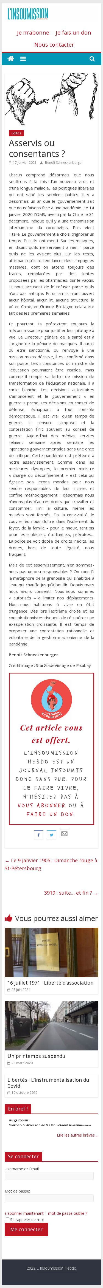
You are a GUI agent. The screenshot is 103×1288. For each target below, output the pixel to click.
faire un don (50, 814)
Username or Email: (22, 1168)
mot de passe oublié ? (67, 1213)
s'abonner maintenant (24, 1213)
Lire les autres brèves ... (77, 1135)
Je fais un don (73, 32)
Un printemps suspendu (36, 1056)
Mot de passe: (17, 1191)
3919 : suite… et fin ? (71, 892)
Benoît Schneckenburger (64, 162)
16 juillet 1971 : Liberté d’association (50, 982)
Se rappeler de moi (27, 1219)
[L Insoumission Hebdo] (11, 59)
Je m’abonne (33, 32)
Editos (16, 133)
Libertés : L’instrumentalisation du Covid (48, 1082)
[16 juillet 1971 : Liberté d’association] (52, 931)
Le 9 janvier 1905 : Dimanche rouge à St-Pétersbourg (51, 864)
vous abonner (42, 805)
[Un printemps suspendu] (52, 1004)
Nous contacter (54, 44)
